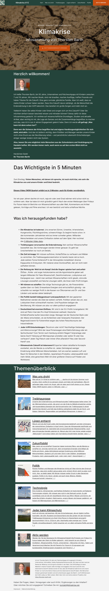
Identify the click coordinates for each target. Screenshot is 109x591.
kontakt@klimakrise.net (69, 585)
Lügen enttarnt (41, 420)
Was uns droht (41, 376)
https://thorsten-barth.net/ (43, 577)
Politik (36, 465)
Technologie (39, 487)
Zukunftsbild (40, 443)
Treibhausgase (41, 398)
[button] (54, 48)
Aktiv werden (101, 2)
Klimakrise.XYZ (22, 3)
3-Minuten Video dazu (33, 241)
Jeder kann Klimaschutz (47, 510)
